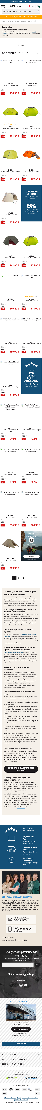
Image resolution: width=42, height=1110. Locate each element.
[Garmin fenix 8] (31, 546)
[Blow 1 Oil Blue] (31, 457)
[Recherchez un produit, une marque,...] (38, 11)
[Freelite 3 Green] (10, 327)
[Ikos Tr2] (31, 69)
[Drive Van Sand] (10, 198)
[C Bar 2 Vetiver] (31, 500)
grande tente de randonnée (14, 652)
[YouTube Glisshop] (25, 985)
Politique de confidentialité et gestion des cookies (26, 1099)
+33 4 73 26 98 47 (22, 929)
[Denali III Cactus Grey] (10, 112)
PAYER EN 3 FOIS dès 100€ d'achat (21, 1)
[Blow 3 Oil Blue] (10, 500)
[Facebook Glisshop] (16, 985)
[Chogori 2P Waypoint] (31, 155)
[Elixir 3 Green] (10, 241)
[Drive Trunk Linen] (10, 69)
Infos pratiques (13, 1064)
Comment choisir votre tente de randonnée (21, 769)
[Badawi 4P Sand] (10, 457)
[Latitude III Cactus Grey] (31, 241)
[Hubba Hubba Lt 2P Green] (31, 327)
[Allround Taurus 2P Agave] (31, 413)
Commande (9, 1054)
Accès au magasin (21, 1029)
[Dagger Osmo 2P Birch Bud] (10, 155)
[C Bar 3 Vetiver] (10, 543)
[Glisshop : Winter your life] (15, 6)
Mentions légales (10, 1098)
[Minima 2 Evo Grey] (10, 370)
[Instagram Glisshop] (21, 985)
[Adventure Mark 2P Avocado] (10, 413)
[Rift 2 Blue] (10, 284)
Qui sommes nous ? (14, 1059)
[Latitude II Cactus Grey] (31, 112)
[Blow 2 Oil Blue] (31, 284)
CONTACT (21, 919)
